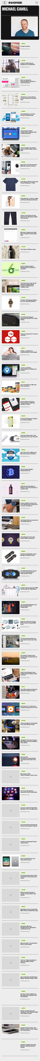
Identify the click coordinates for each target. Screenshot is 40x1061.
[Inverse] (15, 3)
